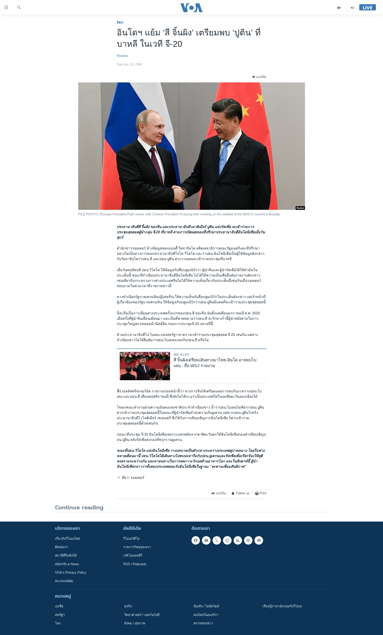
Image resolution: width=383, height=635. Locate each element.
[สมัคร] (258, 540)
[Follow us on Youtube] (206, 540)
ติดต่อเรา (61, 547)
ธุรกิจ (128, 606)
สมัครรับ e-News (67, 564)
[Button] (259, 77)
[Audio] (352, 7)
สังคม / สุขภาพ (134, 623)
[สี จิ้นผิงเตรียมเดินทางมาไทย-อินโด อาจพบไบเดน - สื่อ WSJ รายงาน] (145, 366)
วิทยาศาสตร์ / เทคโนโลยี (142, 614)
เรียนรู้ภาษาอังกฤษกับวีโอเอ (282, 606)
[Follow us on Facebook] (196, 540)
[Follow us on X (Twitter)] (217, 540)
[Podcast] (248, 540)
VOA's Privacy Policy (70, 572)
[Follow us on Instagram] (227, 540)
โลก (120, 22)
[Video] (339, 7)
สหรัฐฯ (59, 614)
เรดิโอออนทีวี (132, 555)
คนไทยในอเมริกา (205, 614)
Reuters (122, 56)
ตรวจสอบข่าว (203, 623)
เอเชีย (59, 606)
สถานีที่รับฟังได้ (66, 555)
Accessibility (64, 581)
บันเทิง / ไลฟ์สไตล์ (206, 606)
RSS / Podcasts (135, 564)
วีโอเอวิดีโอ (131, 538)
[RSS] (238, 540)
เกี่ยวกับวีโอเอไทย (67, 538)
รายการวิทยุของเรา (137, 547)
